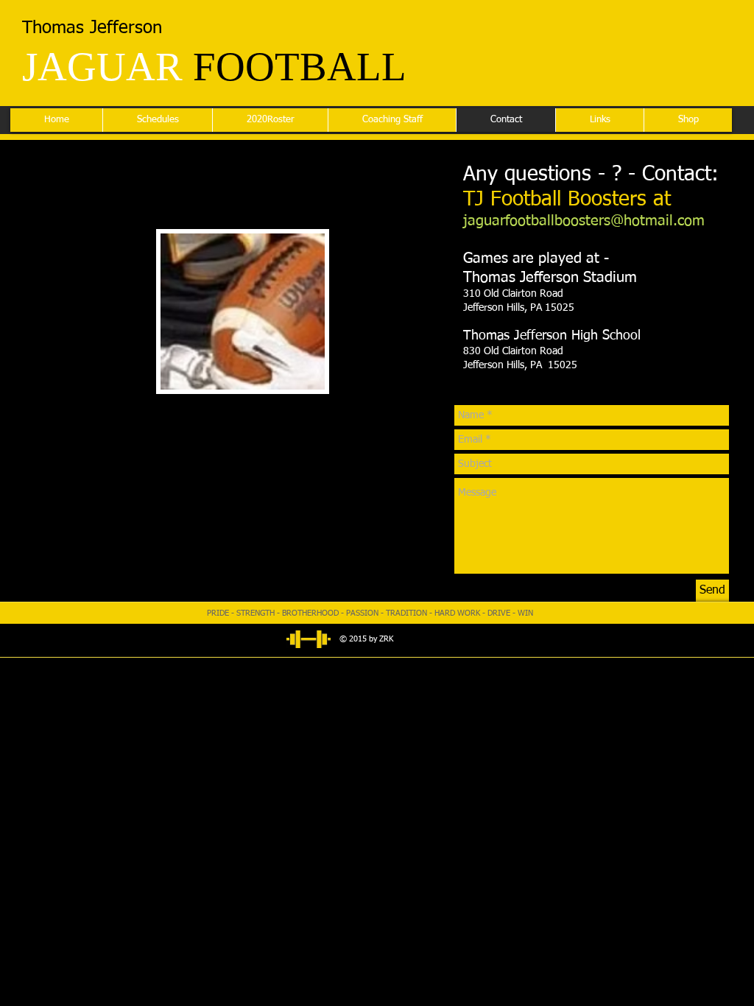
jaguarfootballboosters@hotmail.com (584, 221)
